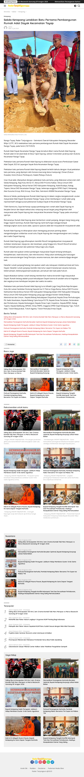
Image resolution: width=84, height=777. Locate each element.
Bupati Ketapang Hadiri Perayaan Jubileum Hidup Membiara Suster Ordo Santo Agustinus (36, 325)
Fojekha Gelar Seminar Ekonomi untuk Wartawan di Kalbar (30, 633)
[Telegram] (52, 762)
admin (10, 27)
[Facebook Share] (61, 344)
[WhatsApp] (48, 762)
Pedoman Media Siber (56, 768)
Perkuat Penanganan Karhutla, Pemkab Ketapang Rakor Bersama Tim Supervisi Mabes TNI (37, 328)
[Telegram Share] (74, 344)
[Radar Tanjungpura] (18, 5)
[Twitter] (36, 762)
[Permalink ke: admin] (5, 28)
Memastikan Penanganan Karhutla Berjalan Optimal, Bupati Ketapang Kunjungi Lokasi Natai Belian (40, 322)
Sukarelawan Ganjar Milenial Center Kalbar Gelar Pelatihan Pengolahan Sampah (38, 647)
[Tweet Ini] (65, 344)
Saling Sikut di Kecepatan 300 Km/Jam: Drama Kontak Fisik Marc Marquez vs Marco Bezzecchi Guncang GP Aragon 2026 (42, 318)
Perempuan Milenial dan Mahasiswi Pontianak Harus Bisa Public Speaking (35, 640)
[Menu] (5, 6)
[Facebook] (32, 762)
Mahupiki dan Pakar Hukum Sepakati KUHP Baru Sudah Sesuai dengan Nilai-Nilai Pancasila (42, 626)
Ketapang (7, 16)
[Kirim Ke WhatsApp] (78, 344)
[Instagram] (40, 762)
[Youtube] (44, 762)
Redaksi (33, 768)
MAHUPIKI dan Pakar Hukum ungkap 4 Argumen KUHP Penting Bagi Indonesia (37, 619)
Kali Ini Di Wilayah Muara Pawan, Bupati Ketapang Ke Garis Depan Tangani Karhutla (34, 331)
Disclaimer (42, 768)
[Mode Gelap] (75, 6)
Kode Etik (24, 768)
